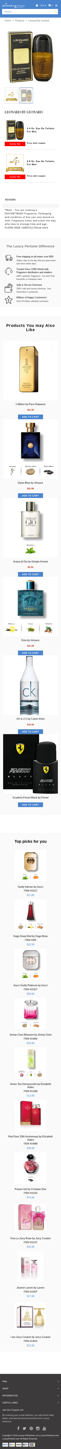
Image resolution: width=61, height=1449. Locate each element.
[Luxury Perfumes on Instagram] (37, 1429)
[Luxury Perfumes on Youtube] (43, 1429)
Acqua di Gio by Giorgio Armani (30, 561)
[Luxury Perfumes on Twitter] (23, 1429)
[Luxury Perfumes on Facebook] (17, 1429)
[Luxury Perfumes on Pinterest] (30, 1429)
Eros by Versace (30, 640)
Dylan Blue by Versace (30, 482)
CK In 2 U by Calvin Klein (30, 719)
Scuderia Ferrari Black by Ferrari (31, 797)
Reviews (10, 199)
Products (19, 20)
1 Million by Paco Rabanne (30, 404)
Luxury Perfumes (26, 1435)
